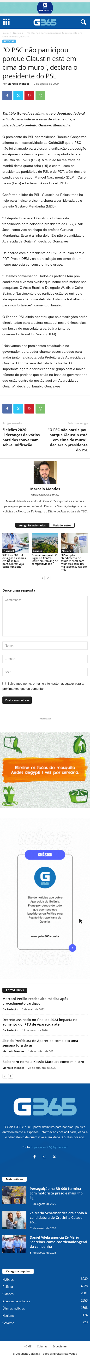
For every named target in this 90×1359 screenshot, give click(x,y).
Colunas (42, 1346)
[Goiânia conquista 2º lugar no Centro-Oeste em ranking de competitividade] (45, 543)
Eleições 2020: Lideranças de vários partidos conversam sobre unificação (21, 437)
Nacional (9, 550)
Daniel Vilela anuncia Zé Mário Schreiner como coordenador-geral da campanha (58, 1242)
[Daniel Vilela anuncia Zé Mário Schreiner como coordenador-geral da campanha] (14, 1244)
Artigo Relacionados (32, 525)
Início (5, 32)
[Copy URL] (51, 95)
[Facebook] (7, 95)
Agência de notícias (16, 1301)
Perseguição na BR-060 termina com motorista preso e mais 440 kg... (56, 1193)
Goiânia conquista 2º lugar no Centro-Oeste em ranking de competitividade (45, 559)
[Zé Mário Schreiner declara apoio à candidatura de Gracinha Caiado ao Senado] (14, 1220)
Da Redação (10, 1009)
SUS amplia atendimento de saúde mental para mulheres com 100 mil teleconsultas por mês (74, 562)
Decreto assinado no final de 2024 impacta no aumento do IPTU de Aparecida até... (40, 1022)
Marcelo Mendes (18, 83)
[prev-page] (42, 577)
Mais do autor (62, 525)
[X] (18, 95)
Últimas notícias (13, 1308)
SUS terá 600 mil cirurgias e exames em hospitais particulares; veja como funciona (14, 560)
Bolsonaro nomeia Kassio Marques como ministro (43, 1061)
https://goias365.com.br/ (45, 494)
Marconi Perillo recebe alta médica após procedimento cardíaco (35, 1001)
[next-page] (48, 577)
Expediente (59, 1346)
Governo (8, 1323)
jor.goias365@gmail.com (51, 1147)
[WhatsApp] (40, 95)
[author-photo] (45, 472)
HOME (27, 1346)
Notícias (18, 32)
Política (7, 1287)
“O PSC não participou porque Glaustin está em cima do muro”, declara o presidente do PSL (68, 439)
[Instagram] (45, 1157)
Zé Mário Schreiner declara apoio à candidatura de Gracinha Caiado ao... (58, 1217)
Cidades (37, 550)
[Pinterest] (29, 95)
